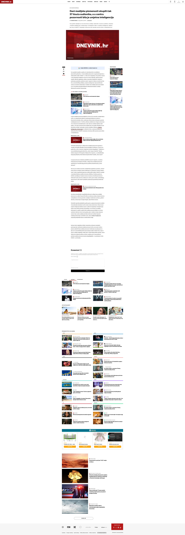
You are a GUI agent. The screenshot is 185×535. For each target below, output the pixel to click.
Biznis (101, 1)
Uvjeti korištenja (76, 532)
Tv (109, 1)
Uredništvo (63, 532)
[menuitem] (183, 1)
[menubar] (183, 2)
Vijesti (69, 1)
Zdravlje (96, 1)
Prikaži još (83, 518)
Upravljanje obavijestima (102, 532)
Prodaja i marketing (69, 532)
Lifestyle (84, 1)
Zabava (105, 1)
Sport (73, 1)
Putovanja (90, 1)
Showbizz (78, 1)
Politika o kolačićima (92, 532)
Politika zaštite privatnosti (84, 532)
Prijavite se (88, 270)
